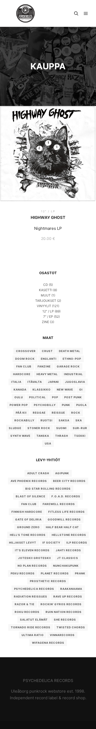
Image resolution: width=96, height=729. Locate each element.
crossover (26, 351)
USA (48, 443)
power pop (19, 404)
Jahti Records (68, 550)
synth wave (20, 435)
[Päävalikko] (86, 13)
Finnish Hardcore (26, 511)
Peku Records (23, 573)
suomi (61, 428)
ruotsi (47, 420)
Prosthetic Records (48, 581)
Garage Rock (68, 366)
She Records (65, 619)
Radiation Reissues (30, 596)
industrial (73, 374)
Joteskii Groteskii (34, 558)
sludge (15, 428)
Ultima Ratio (33, 635)
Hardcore (21, 374)
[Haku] (76, 13)
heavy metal (47, 374)
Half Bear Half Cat (62, 527)
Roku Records (27, 611)
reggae (39, 412)
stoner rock (38, 428)
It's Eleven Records (32, 550)
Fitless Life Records (66, 511)
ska (78, 420)
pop (55, 397)
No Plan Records (32, 565)
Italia (16, 381)
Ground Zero (28, 527)
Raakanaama (71, 588)
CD (45, 285)
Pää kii (21, 412)
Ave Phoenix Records (29, 480)
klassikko (42, 389)
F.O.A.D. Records (65, 496)
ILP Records (76, 542)
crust (47, 351)
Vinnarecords (62, 635)
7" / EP (48, 317)
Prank (80, 573)
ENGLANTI (49, 358)
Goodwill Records (64, 519)
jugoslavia (75, 381)
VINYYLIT (44, 306)
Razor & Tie (24, 604)
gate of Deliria (28, 519)
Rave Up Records (67, 596)
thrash (61, 435)
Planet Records (55, 573)
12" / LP (48, 311)
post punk (73, 397)
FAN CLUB (23, 366)
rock (75, 412)
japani (53, 381)
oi (81, 389)
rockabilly (24, 420)
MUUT (46, 295)
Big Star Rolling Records (48, 488)
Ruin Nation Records (64, 611)
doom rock (25, 358)
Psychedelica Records (34, 588)
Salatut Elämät (34, 619)
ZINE (45, 322)
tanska (43, 435)
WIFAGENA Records (48, 642)
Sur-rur (80, 428)
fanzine (44, 366)
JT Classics (67, 558)
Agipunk (62, 473)
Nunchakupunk (66, 565)
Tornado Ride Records (30, 627)
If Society (51, 542)
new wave (65, 389)
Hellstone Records (69, 534)
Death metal (69, 351)
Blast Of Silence (30, 496)
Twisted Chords (71, 627)
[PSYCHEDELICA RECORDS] (25, 13)
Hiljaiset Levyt (22, 542)
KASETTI (45, 290)
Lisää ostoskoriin (48, 159)
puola (81, 404)
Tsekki (80, 435)
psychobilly (45, 404)
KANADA (20, 389)
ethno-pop (72, 358)
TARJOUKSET (45, 301)
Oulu (18, 397)
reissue (58, 412)
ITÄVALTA (34, 381)
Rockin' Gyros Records (61, 604)
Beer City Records (69, 480)
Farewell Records (59, 504)
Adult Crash (38, 473)
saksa (64, 420)
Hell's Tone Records (28, 534)
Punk (66, 404)
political (37, 397)
